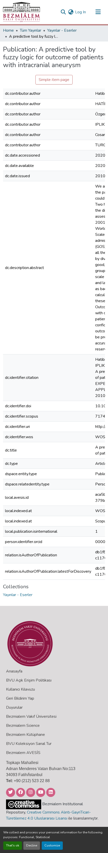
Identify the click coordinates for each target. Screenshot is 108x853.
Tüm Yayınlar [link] (30, 30)
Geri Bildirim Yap (20, 698)
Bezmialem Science (23, 726)
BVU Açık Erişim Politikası (28, 680)
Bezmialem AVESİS (23, 753)
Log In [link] (80, 12)
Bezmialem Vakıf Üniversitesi (31, 716)
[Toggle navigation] (98, 12)
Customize (52, 845)
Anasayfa (14, 671)
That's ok (12, 845)
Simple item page (54, 79)
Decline (31, 845)
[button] (21, 12)
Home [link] (8, 30)
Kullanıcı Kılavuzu (20, 689)
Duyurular (14, 707)
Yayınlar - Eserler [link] (62, 30)
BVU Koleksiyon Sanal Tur (28, 744)
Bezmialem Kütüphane (25, 735)
